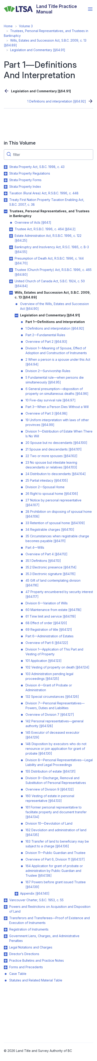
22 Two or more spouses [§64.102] (51, 456)
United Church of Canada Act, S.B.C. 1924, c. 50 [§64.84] (50, 283)
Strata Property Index (25, 186)
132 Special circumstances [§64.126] (52, 696)
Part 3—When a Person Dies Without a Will (57, 407)
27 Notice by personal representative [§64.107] (53, 502)
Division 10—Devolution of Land (48, 823)
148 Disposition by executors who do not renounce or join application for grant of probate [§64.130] (55, 748)
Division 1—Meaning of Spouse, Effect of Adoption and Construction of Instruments (56, 350)
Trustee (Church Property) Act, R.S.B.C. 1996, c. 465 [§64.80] (53, 272)
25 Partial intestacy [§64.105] (46, 480)
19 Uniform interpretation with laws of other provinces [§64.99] (57, 422)
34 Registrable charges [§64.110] (49, 529)
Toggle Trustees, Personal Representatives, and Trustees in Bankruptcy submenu (5, 211)
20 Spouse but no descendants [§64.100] (56, 443)
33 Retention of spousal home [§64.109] (55, 523)
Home (8, 26)
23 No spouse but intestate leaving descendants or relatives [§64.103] (51, 464)
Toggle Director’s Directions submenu (5, 954)
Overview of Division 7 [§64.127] (49, 714)
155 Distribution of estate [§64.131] (50, 771)
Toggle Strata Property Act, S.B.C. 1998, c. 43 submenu (5, 167)
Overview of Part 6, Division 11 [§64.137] (55, 859)
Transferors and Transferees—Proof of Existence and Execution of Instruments (49, 920)
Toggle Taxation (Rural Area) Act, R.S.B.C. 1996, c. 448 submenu (5, 193)
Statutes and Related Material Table (35, 980)
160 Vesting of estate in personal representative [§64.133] (49, 798)
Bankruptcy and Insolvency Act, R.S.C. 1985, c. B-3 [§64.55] (52, 249)
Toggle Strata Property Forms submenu (5, 180)
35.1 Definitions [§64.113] (43, 561)
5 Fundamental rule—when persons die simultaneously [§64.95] (54, 379)
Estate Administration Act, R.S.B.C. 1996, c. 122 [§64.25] (48, 238)
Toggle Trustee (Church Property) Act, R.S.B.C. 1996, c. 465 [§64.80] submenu (11, 270)
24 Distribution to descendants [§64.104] (55, 474)
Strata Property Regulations (29, 173)
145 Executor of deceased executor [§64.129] (52, 735)
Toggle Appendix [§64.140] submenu (16, 894)
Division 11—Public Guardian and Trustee (55, 853)
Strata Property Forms (25, 180)
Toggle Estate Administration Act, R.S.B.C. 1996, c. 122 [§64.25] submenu (11, 236)
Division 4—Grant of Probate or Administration (48, 687)
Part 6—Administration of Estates (49, 636)
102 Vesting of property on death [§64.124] (57, 667)
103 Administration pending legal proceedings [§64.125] (49, 676)
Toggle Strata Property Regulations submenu (5, 173)
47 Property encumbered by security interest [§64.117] (59, 594)
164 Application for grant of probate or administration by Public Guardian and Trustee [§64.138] (54, 870)
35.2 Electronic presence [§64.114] (50, 567)
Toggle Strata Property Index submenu (5, 187)
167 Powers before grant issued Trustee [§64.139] (55, 884)
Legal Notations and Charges (30, 947)
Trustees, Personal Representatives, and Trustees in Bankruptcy (49, 213)
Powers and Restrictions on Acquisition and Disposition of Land (49, 909)
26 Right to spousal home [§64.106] (51, 493)
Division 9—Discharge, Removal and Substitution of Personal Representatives (55, 780)
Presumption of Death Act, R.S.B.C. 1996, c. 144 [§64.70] (49, 260)
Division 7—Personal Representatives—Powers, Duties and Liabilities (55, 705)
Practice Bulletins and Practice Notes (36, 960)
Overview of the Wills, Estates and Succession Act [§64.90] (54, 306)
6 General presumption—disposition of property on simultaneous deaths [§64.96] (56, 391)
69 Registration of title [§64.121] (48, 629)
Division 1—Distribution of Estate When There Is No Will (58, 433)
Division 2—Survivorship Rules (47, 371)
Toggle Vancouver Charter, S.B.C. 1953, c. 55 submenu (5, 900)
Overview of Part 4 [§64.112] (46, 554)
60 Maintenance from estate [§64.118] (53, 610)
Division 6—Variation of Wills (46, 603)
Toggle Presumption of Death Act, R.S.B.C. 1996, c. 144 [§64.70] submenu (11, 258)
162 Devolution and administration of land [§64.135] (55, 832)
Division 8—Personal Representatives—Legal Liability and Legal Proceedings (59, 762)
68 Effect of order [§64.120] (46, 623)
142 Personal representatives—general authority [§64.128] (54, 723)
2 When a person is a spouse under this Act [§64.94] (57, 362)
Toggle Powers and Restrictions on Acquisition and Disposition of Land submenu (5, 907)
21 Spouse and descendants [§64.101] (53, 449)
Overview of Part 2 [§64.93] (46, 341)
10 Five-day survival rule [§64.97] (50, 400)
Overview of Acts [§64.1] (33, 222)
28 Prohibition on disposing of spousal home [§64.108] (58, 514)
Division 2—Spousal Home (45, 487)
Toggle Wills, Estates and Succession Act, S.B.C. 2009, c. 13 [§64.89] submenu (11, 293)
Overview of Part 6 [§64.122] (46, 643)
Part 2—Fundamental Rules (45, 335)
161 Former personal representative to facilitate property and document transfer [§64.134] (56, 812)
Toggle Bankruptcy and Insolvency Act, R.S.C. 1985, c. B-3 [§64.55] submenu (11, 247)
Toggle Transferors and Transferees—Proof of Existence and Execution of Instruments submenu (5, 918)
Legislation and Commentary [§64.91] (37, 50)
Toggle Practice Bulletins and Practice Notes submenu (5, 961)
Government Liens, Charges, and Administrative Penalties (44, 938)
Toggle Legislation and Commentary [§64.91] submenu (16, 315)
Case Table (17, 974)
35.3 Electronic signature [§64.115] (50, 574)
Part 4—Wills (34, 547)
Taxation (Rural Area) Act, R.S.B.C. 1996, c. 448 (44, 193)
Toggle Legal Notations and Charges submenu (5, 947)
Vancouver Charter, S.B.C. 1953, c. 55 (36, 900)
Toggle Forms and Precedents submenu (5, 967)
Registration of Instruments (28, 929)
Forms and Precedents (26, 967)
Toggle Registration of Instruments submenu (5, 929)
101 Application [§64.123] (43, 661)
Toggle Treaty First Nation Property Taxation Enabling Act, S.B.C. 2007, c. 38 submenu (5, 200)
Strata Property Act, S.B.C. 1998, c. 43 (37, 167)
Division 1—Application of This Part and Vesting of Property (54, 651)
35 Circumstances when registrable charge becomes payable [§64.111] (57, 538)
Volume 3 (26, 26)
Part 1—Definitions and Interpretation (55, 322)
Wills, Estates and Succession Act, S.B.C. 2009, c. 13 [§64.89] (52, 294)
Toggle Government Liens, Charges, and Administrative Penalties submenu (5, 936)
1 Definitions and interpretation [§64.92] (56, 101)
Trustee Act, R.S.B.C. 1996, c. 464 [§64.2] (45, 229)
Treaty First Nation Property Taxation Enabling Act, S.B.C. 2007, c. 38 (46, 202)
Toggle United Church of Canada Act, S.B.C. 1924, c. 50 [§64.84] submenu (11, 281)
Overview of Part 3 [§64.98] (46, 413)
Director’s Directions (24, 954)
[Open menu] (90, 9)
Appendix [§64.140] (34, 893)
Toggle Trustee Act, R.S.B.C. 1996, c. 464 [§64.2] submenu (11, 229)
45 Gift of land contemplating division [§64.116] (53, 582)
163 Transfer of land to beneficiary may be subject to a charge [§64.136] (57, 843)
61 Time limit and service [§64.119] (50, 616)
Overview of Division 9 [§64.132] (49, 789)
